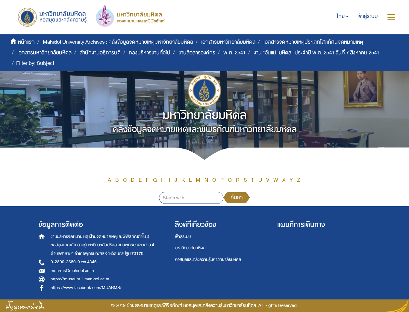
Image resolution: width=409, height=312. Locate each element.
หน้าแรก (26, 42)
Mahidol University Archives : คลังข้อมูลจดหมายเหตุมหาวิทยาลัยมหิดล (118, 42)
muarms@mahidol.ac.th (72, 270)
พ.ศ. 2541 (234, 52)
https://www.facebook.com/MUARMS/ (86, 287)
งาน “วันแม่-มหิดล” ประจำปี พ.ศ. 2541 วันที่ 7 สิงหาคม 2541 (316, 52)
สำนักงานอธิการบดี (100, 52)
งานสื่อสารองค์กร (196, 52)
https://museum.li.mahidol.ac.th (80, 279)
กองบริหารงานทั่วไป (149, 52)
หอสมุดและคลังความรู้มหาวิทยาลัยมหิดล (208, 259)
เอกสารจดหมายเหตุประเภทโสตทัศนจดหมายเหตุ (313, 42)
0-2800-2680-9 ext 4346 (74, 262)
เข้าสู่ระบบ (183, 236)
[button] (342, 16)
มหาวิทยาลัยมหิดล (190, 248)
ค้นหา (237, 197)
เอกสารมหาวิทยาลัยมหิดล (228, 42)
